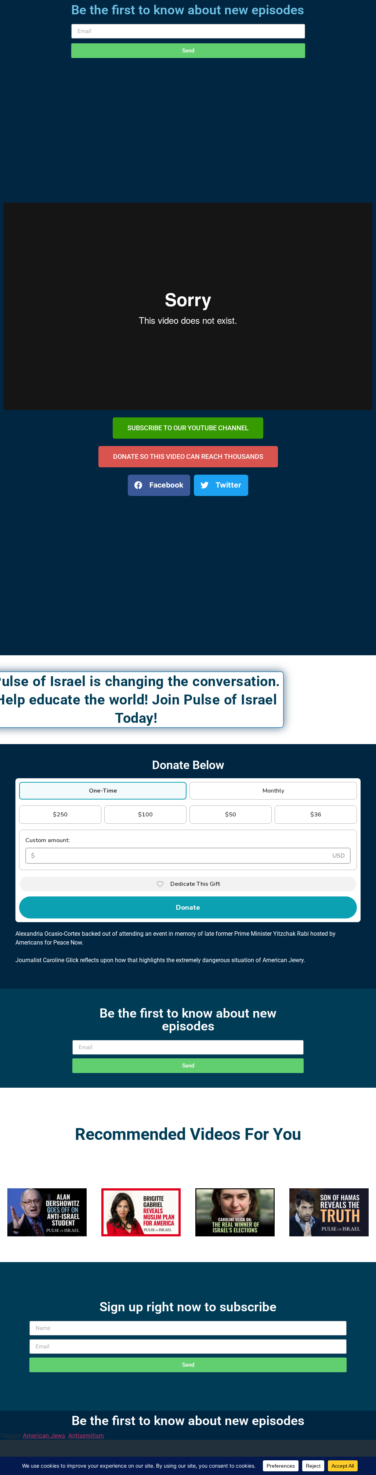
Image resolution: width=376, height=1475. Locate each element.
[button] (159, 485)
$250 (60, 815)
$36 (315, 815)
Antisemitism (86, 1435)
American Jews (44, 1435)
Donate (188, 907)
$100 (145, 815)
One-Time (103, 791)
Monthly (273, 791)
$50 (230, 815)
